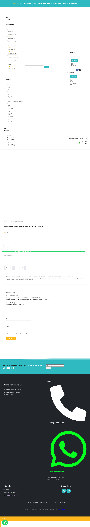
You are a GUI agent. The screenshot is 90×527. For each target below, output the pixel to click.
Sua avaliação (10, 303)
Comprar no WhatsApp (24, 251)
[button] (45, 251)
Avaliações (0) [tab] (19, 267)
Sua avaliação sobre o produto (15, 304)
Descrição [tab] (9, 267)
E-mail (7, 326)
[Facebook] (77, 70)
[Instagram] (80, 70)
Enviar (48, 367)
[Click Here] (3, 9)
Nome (7, 318)
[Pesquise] (46, 67)
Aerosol (11, 255)
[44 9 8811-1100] (79, 143)
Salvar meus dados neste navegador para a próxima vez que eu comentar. (28, 333)
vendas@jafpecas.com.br (11, 495)
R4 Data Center (61, 509)
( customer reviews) (18, 221)
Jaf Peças (11, 146)
